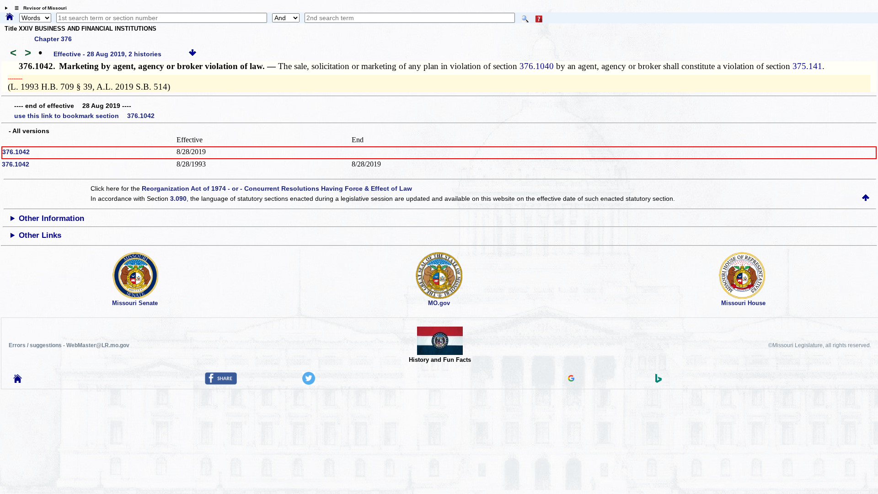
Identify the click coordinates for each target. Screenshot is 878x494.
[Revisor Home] (17, 380)
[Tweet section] (308, 382)
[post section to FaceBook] (221, 382)
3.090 (178, 198)
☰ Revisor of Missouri (38, 8)
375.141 (807, 66)
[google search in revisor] (571, 379)
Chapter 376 (53, 39)
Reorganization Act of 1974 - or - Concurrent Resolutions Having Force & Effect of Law (277, 188)
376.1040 (536, 66)
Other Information (51, 218)
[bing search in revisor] (658, 380)
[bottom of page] (192, 54)
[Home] (9, 17)
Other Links (40, 235)
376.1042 (16, 152)
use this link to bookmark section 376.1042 (84, 115)
